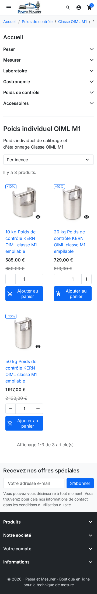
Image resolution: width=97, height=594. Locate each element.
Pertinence (17, 159)
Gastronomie (16, 81)
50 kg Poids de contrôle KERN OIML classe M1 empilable (21, 371)
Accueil (13, 37)
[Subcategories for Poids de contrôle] (90, 92)
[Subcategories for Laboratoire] (90, 70)
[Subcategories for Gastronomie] (90, 81)
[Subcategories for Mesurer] (90, 60)
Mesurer (11, 60)
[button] (68, 7)
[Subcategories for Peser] (90, 49)
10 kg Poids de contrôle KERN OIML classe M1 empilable (21, 241)
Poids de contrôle (21, 92)
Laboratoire (15, 70)
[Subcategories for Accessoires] (90, 103)
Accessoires (16, 103)
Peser (9, 49)
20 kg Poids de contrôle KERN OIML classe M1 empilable (69, 241)
